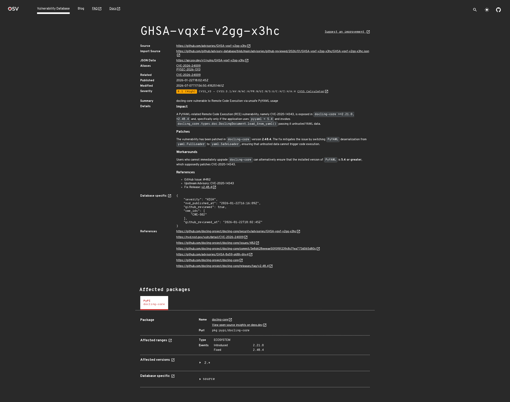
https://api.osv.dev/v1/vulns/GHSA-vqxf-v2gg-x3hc (210, 61)
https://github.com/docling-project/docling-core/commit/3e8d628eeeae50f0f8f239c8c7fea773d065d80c (246, 249)
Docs (112, 9)
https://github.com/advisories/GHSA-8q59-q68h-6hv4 (212, 255)
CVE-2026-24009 (188, 66)
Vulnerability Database (53, 9)
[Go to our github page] (498, 9)
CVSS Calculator (310, 91)
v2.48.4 (206, 187)
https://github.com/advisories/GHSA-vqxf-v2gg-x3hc (211, 46)
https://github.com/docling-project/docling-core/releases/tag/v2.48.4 (222, 266)
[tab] (154, 303)
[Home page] (13, 10)
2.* (207, 363)
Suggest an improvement (345, 32)
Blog (81, 9)
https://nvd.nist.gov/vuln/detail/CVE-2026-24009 (210, 237)
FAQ (95, 9)
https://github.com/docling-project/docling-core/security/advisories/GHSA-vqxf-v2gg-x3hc (236, 231)
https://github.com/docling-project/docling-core (207, 260)
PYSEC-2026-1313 (188, 70)
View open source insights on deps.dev (237, 325)
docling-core (220, 320)
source (209, 379)
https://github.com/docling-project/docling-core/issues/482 (215, 243)
